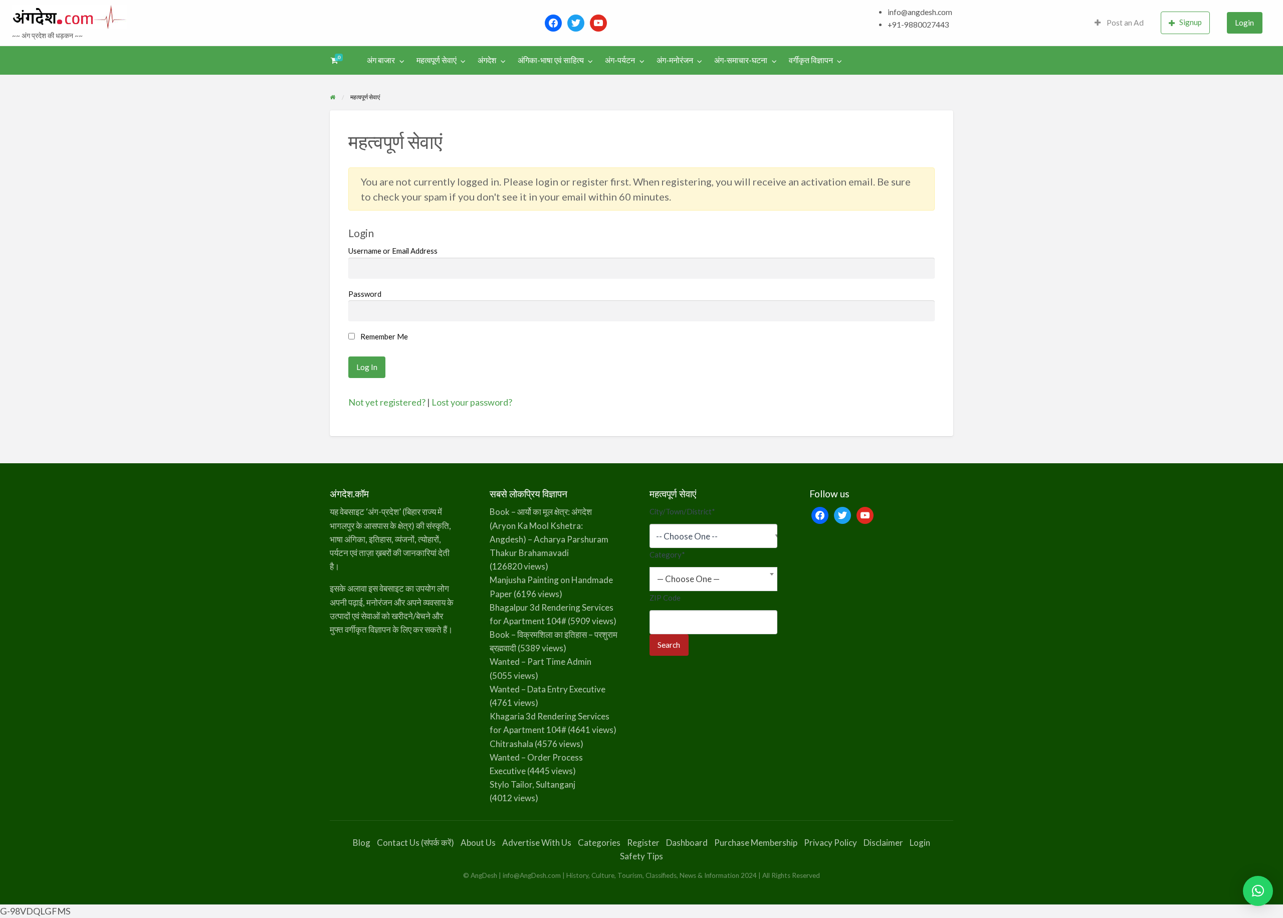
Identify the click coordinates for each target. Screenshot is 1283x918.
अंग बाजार (381, 60)
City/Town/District (682, 511)
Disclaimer (883, 842)
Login (1244, 22)
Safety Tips (641, 856)
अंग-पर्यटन (620, 60)
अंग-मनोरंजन (675, 60)
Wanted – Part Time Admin (540, 661)
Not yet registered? (386, 402)
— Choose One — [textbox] (688, 579)
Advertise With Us (536, 842)
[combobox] (713, 579)
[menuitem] (1119, 23)
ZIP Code (665, 597)
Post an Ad (1124, 22)
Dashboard (687, 842)
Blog (361, 842)
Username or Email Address (393, 250)
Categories (599, 842)
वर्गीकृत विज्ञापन (811, 60)
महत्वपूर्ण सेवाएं (436, 60)
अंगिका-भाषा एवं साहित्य (551, 60)
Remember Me (383, 336)
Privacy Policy (830, 842)
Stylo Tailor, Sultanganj (532, 784)
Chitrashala (511, 744)
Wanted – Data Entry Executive (547, 689)
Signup (1190, 22)
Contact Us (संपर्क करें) (415, 842)
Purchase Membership (755, 842)
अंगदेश (487, 60)
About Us (478, 842)
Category (667, 554)
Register (643, 842)
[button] (1258, 891)
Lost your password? (472, 402)
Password (364, 293)
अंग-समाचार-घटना (740, 60)
